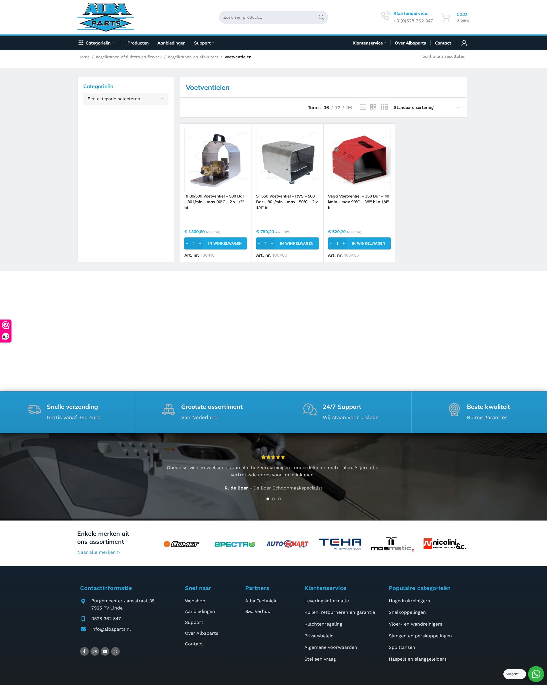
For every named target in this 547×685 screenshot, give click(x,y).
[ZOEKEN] (321, 17)
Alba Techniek (260, 600)
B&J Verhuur (258, 611)
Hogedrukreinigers (409, 600)
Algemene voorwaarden (330, 647)
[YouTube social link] (105, 651)
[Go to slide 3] (279, 499)
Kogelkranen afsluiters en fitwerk (129, 57)
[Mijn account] (464, 43)
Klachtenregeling (323, 624)
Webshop (195, 600)
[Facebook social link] (84, 651)
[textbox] (125, 99)
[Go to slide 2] (273, 499)
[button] (215, 243)
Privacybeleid (319, 635)
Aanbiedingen (200, 611)
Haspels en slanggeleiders (418, 659)
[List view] (363, 107)
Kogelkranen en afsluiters (193, 57)
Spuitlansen (402, 647)
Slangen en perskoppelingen (420, 635)
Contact (194, 644)
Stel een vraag (320, 659)
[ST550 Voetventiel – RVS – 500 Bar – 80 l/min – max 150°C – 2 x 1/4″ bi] (287, 159)
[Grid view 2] (373, 107)
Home (84, 57)
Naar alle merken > (98, 552)
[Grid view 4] (384, 107)
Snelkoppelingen (407, 612)
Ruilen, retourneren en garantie (339, 612)
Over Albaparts (201, 633)
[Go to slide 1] (267, 499)
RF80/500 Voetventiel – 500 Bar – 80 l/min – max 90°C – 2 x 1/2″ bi (214, 201)
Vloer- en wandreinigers (415, 624)
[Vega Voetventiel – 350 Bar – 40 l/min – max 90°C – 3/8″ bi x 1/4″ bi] (359, 159)
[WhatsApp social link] (115, 651)
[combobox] (125, 99)
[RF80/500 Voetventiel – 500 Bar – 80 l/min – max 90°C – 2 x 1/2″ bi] (215, 159)
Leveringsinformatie (326, 600)
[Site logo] (107, 17)
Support (194, 622)
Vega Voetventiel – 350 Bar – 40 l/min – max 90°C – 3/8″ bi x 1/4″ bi (358, 201)
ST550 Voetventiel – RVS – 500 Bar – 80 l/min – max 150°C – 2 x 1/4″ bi (287, 201)
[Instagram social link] (94, 651)
